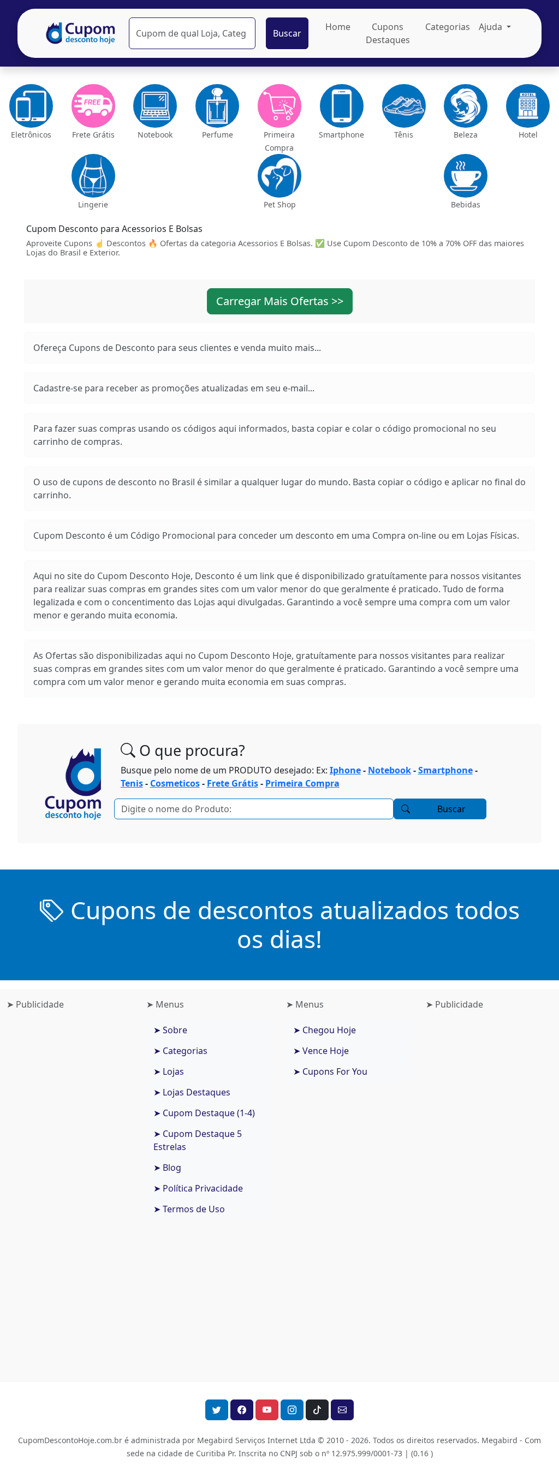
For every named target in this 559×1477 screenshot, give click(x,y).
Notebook (389, 770)
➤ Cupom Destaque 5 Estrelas (197, 1140)
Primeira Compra (302, 783)
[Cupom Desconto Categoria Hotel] (527, 106)
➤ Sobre (170, 1030)
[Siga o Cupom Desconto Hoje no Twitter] (216, 1409)
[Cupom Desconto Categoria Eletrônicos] (31, 106)
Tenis (132, 783)
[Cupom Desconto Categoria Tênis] (404, 106)
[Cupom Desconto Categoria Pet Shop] (279, 176)
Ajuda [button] (491, 27)
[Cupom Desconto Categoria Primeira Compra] (279, 106)
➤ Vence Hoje (321, 1051)
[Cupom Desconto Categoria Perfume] (217, 106)
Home (337, 27)
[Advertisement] (70, 1192)
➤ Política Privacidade (198, 1188)
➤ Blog (167, 1168)
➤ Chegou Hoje (324, 1030)
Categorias (447, 27)
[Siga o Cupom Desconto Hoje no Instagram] (292, 1409)
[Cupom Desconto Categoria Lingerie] (93, 176)
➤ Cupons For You (330, 1071)
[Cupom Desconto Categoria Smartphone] (341, 106)
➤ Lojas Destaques (191, 1092)
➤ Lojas (168, 1071)
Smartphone (445, 770)
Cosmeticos (175, 783)
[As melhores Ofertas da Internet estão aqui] (81, 33)
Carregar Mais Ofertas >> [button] (279, 301)
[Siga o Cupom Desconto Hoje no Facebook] (241, 1409)
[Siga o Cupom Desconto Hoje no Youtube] (266, 1409)
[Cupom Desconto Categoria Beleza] (465, 106)
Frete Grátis (232, 783)
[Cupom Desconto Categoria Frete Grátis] (93, 106)
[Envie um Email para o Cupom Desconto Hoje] (342, 1409)
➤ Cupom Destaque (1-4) (204, 1113)
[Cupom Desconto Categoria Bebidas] (465, 176)
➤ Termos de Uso (189, 1209)
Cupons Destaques (388, 33)
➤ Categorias (180, 1051)
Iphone (345, 770)
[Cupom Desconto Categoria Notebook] (155, 106)
